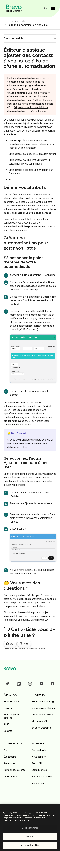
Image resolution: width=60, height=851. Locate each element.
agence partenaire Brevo (35, 619)
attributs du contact (14, 198)
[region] (30, 827)
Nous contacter (39, 756)
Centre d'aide (39, 750)
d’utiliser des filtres (17, 447)
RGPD (7, 724)
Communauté (10, 776)
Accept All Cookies (30, 845)
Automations (22, 21)
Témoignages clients (14, 770)
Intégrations (38, 783)
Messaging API (39, 721)
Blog (6, 750)
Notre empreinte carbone (12, 716)
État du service (39, 770)
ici (45, 606)
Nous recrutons (11, 701)
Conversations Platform (43, 708)
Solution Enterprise (41, 727)
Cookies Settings (30, 828)
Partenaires (9, 763)
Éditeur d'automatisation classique (28, 25)
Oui (12, 643)
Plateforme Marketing (43, 701)
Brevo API (37, 763)
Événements (10, 756)
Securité (8, 731)
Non (26, 643)
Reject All (30, 836)
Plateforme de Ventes (43, 714)
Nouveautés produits (42, 776)
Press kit (8, 708)
